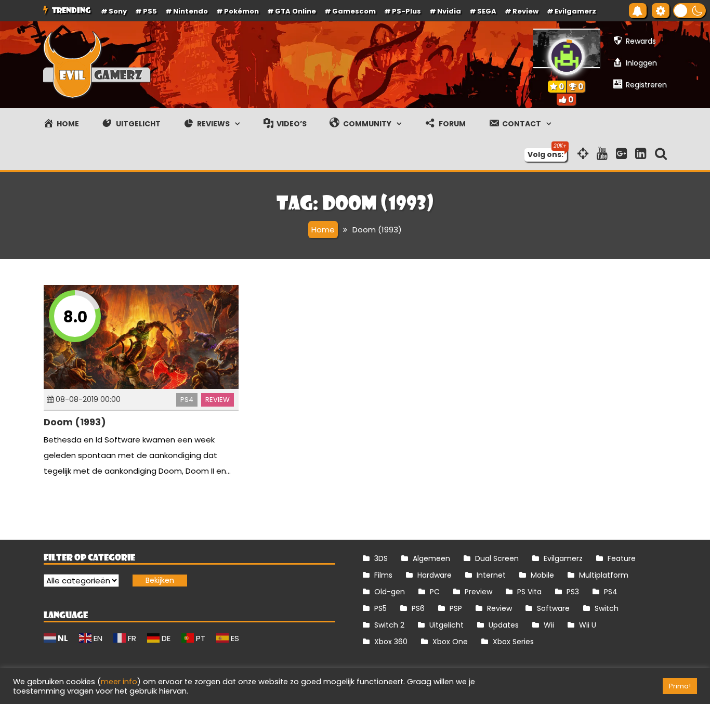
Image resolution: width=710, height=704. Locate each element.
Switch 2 (389, 625)
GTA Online (295, 11)
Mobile (542, 575)
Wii (549, 625)
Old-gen (389, 591)
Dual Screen (497, 558)
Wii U (587, 625)
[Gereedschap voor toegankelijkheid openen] (660, 10)
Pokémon (241, 11)
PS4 (186, 400)
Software (553, 608)
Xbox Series (513, 641)
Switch (607, 608)
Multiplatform (603, 575)
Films (383, 575)
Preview (478, 591)
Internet (491, 575)
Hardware (434, 575)
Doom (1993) (75, 421)
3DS (381, 558)
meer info (119, 681)
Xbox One (450, 641)
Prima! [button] (680, 686)
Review (217, 400)
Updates (504, 625)
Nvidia (449, 11)
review (525, 11)
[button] (689, 10)
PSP (456, 608)
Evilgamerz (575, 11)
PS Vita (529, 591)
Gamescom (354, 11)
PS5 (150, 11)
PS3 (573, 591)
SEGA (486, 11)
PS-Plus (406, 11)
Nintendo (190, 11)
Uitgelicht (446, 625)
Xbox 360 (390, 641)
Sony (118, 11)
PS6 (418, 608)
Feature (622, 558)
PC (435, 591)
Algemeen (431, 558)
